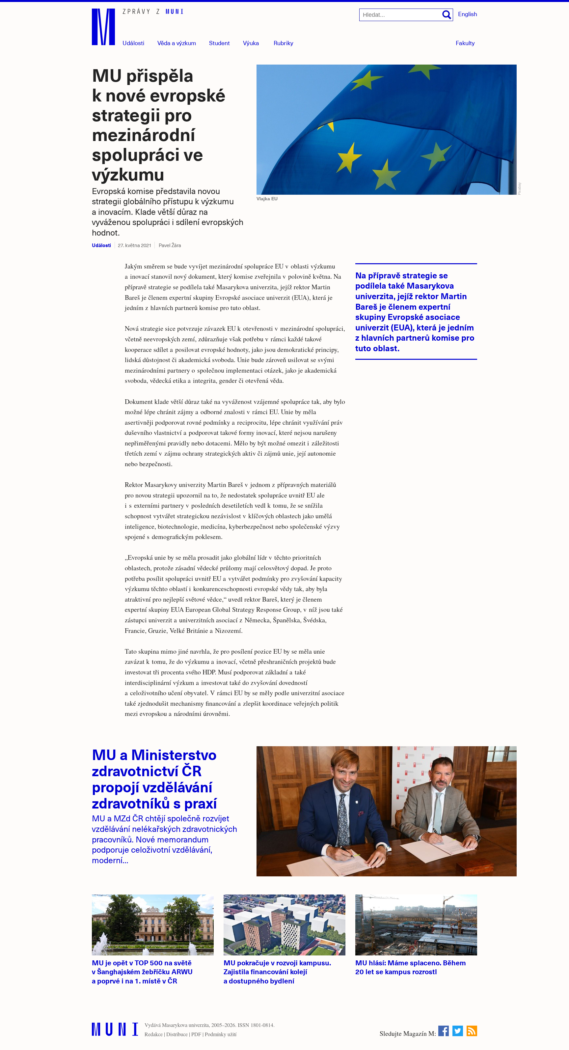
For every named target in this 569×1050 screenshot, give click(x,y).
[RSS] (472, 1031)
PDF (196, 1034)
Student (219, 43)
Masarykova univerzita (185, 1024)
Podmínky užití (220, 1034)
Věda (176, 43)
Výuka (251, 43)
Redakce (154, 1034)
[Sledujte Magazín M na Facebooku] (443, 1031)
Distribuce (177, 1034)
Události (133, 43)
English (467, 14)
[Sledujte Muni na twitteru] (457, 1031)
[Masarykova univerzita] (115, 1031)
